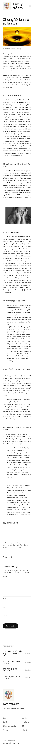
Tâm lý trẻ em (18, 6)
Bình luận (6, 576)
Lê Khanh (10, 49)
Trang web (6, 616)
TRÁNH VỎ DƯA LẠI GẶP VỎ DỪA (12, 678)
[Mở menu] (30, 6)
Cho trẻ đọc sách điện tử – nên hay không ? (23, 545)
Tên (4, 599)
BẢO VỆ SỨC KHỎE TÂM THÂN (10, 670)
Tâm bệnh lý (19, 49)
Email (5, 607)
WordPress (16, 743)
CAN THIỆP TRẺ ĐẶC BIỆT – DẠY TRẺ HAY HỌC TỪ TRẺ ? (12, 653)
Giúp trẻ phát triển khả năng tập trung (9, 545)
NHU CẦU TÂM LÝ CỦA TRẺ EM (11, 662)
